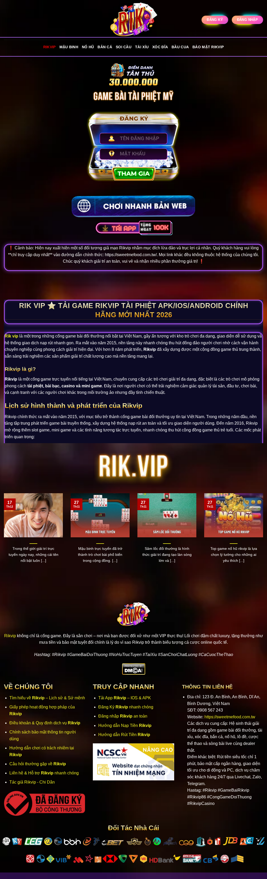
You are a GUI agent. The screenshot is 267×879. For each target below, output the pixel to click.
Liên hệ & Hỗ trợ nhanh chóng (44, 773)
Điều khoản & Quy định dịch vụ (44, 723)
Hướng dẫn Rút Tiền (124, 734)
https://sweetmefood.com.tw (229, 717)
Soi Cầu (123, 47)
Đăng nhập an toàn (122, 716)
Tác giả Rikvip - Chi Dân (32, 782)
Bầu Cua (180, 47)
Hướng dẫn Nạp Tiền (124, 725)
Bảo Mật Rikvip (208, 47)
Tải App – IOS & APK (124, 698)
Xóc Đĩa (160, 47)
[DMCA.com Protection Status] (133, 668)
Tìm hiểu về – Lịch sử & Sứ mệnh (47, 698)
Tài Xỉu (142, 47)
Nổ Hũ (88, 47)
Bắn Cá (105, 47)
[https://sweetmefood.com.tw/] (133, 20)
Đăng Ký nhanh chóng (125, 707)
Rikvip (49, 47)
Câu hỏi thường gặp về (37, 764)
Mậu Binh (68, 47)
